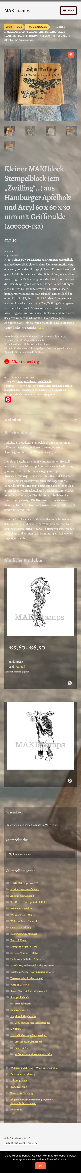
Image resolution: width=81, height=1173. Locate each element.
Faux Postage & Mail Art (23, 934)
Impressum (16, 1109)
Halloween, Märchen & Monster (28, 959)
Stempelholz (59, 390)
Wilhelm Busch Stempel (23, 921)
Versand (14, 255)
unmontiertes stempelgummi (40, 394)
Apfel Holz (38, 386)
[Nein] (76, 1162)
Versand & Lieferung (21, 1093)
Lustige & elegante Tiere (23, 946)
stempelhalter (43, 390)
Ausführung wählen (70, 683)
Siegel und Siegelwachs (23, 1016)
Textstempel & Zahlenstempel (26, 978)
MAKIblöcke (44, 381)
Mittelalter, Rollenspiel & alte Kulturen (32, 965)
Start (9, 27)
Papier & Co (21, 1048)
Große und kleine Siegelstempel (32, 1023)
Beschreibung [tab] (12, 420)
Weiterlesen (70, 781)
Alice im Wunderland (22, 896)
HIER (40, 328)
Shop (19, 27)
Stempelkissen (23, 1003)
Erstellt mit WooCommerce (20, 1143)
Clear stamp (52, 386)
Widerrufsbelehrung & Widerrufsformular (34, 1068)
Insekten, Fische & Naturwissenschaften (32, 972)
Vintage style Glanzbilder (28, 1041)
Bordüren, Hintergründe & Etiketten (30, 902)
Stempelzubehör (13, 394)
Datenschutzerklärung (23, 1074)
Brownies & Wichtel (21, 908)
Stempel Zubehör (38, 27)
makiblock (66, 386)
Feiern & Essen (18, 940)
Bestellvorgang (18, 1087)
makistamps (11, 390)
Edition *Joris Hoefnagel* (24, 889)
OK (40, 1165)
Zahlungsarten (18, 1080)
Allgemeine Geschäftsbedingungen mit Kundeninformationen (31, 1101)
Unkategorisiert (19, 1010)
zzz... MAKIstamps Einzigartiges (28, 1035)
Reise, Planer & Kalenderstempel (28, 991)
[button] (71, 55)
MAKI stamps (16, 10)
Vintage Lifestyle (19, 984)
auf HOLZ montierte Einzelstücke (33, 1054)
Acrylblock (25, 386)
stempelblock (26, 390)
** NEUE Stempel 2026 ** (24, 883)
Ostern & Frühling (20, 927)
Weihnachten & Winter (23, 915)
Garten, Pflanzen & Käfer (24, 953)
